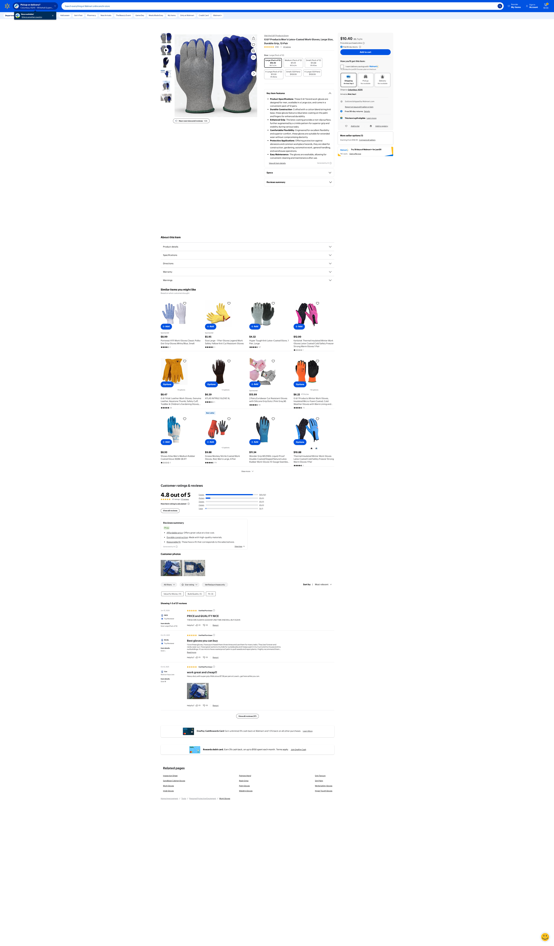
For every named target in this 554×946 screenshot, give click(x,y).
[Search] (500, 6)
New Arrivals (106, 15)
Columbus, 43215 (355, 90)
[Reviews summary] (281, 47)
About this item (171, 237)
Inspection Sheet (170, 775)
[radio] (273, 63)
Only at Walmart (187, 15)
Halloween (65, 15)
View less (238, 546)
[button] (514, 6)
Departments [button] (11, 15)
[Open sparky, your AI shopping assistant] (545, 937)
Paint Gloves (244, 786)
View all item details (277, 163)
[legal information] (363, 43)
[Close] (53, 15)
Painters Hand (245, 775)
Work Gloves (168, 786)
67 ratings (287, 47)
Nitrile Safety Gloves (323, 786)
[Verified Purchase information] (214, 610)
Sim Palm (319, 781)
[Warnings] (330, 280)
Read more (191, 652)
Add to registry (381, 126)
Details (367, 111)
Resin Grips (243, 781)
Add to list (355, 126)
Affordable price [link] (175, 532)
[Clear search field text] (493, 6)
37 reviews (185, 499)
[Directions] (330, 263)
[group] (277, 47)
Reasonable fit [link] (174, 542)
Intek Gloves (168, 791)
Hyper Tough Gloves (323, 791)
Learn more (371, 118)
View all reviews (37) (247, 716)
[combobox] (282, 6)
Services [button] (29, 15)
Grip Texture (320, 775)
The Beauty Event (123, 15)
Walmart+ (217, 15)
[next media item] (253, 73)
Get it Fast (78, 15)
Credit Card (204, 15)
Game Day (139, 15)
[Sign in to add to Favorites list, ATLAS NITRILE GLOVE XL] (229, 361)
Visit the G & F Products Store (276, 35)
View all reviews (170, 510)
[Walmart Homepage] (7, 6)
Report (216, 625)
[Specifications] (330, 255)
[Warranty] (330, 272)
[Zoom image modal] (253, 51)
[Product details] (330, 246)
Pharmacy (91, 15)
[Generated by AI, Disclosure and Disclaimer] (330, 163)
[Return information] (359, 47)
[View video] (253, 57)
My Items (172, 15)
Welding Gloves (245, 791)
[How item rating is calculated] (188, 504)
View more (245, 471)
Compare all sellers (367, 140)
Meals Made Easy (156, 15)
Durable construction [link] (177, 537)
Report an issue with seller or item (359, 107)
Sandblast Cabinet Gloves (174, 781)
